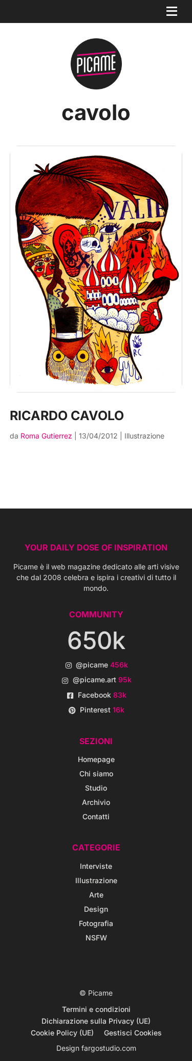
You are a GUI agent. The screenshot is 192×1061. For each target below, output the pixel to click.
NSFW (96, 937)
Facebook (102, 694)
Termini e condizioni (96, 1009)
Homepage (96, 759)
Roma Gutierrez (46, 435)
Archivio (96, 802)
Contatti (96, 816)
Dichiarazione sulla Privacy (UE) (96, 1021)
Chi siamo (96, 773)
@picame (102, 664)
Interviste (96, 866)
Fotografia (96, 923)
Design (96, 909)
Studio (96, 787)
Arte (96, 894)
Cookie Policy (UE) (62, 1032)
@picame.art (102, 679)
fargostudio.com (108, 1048)
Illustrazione (144, 435)
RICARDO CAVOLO (67, 415)
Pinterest (102, 709)
